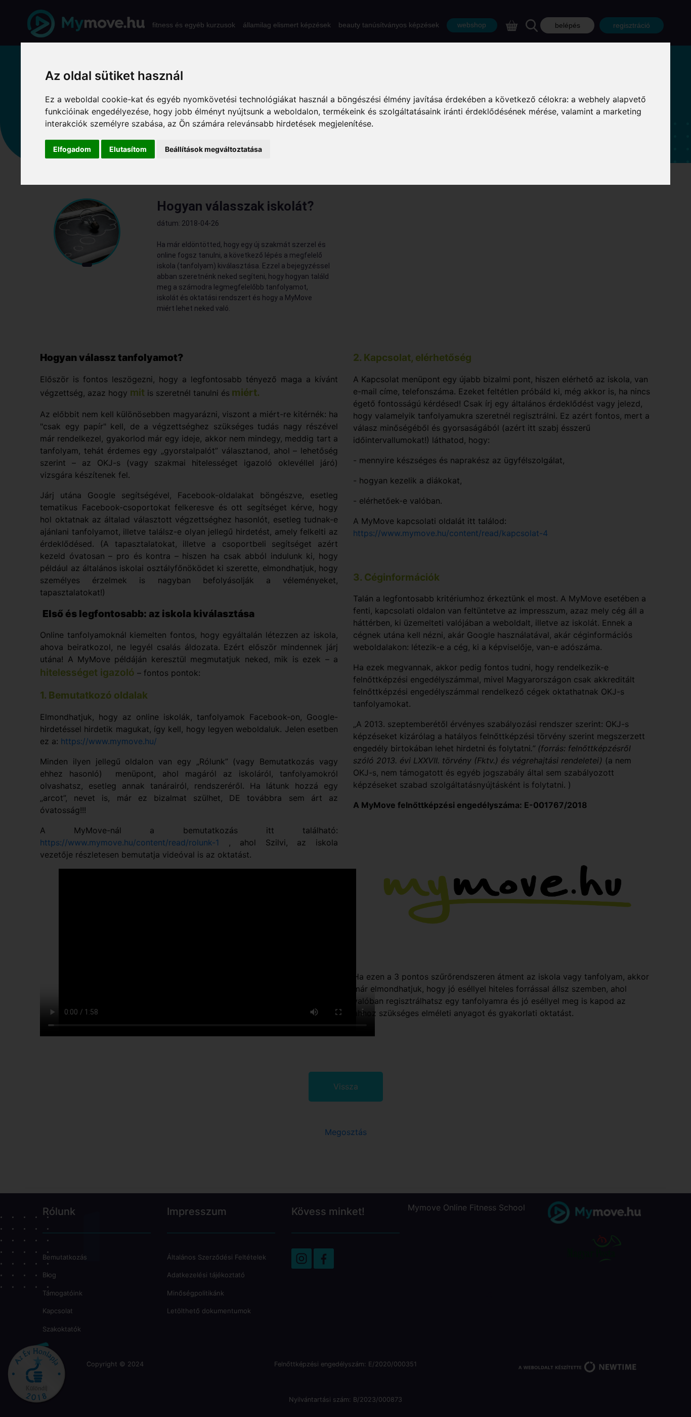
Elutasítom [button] (128, 149)
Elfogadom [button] (72, 149)
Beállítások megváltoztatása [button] (213, 149)
